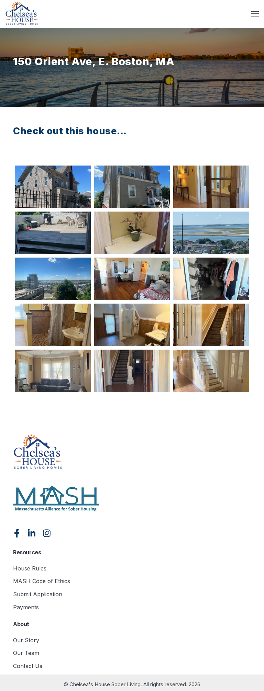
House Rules (29, 568)
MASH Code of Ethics (41, 581)
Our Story (26, 640)
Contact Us (27, 665)
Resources (27, 552)
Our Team (26, 652)
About (21, 624)
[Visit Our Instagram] (47, 533)
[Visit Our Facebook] (16, 533)
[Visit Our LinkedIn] (31, 533)
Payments (26, 607)
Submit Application (37, 594)
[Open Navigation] (255, 13)
